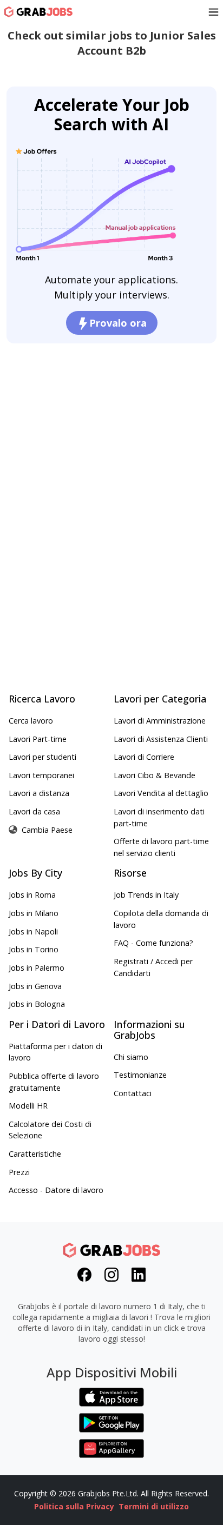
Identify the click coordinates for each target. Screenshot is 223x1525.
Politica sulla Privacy (74, 1506)
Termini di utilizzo (154, 1506)
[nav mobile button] (213, 12)
